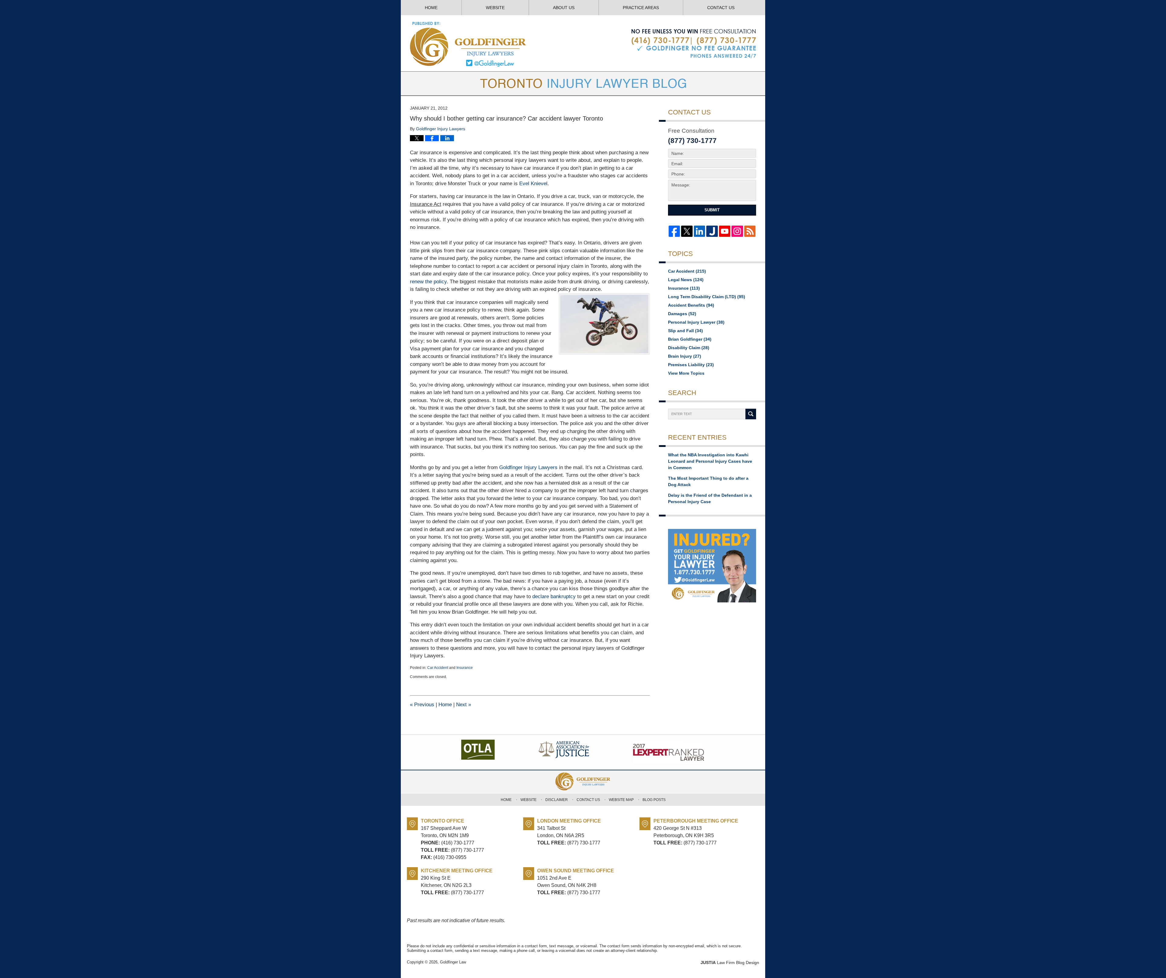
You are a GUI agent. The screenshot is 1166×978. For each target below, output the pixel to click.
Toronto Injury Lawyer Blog (468, 44)
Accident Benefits (691, 305)
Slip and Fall (685, 330)
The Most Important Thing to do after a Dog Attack (708, 481)
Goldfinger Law (453, 962)
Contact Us (721, 7)
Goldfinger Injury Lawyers (528, 467)
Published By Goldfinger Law (693, 43)
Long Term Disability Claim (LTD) (706, 296)
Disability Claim (688, 347)
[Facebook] (674, 231)
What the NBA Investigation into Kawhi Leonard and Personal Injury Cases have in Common (710, 461)
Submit (712, 210)
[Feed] (750, 231)
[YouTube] (724, 231)
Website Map (621, 800)
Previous (422, 704)
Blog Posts (654, 800)
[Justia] (712, 231)
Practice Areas (641, 7)
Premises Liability (691, 364)
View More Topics (686, 373)
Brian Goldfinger (689, 339)
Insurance (464, 668)
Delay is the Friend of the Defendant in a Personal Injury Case (710, 498)
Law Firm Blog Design (730, 962)
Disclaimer (556, 800)
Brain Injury (684, 356)
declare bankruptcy (554, 596)
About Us (563, 7)
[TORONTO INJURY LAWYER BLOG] (583, 83)
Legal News (686, 279)
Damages (682, 313)
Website (495, 7)
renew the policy (428, 282)
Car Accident (437, 668)
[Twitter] (686, 231)
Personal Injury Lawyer (696, 322)
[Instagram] (737, 231)
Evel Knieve (532, 183)
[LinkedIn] (699, 231)
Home (431, 7)
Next (463, 704)
